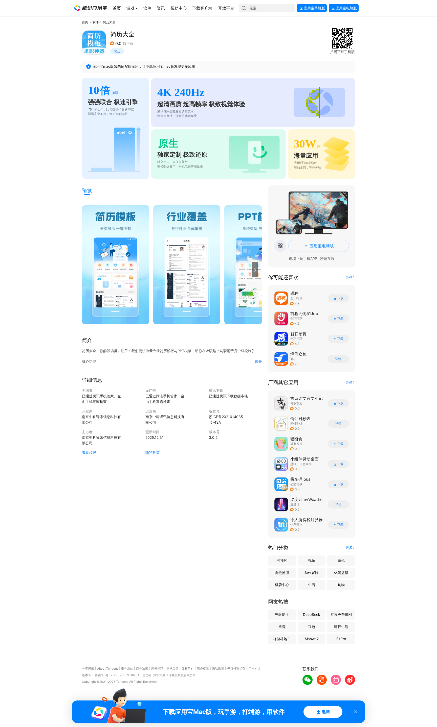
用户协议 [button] (254, 668)
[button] (90, 8)
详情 (338, 359)
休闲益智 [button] (341, 572)
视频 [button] (311, 560)
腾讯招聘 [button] (157, 668)
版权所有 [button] (188, 668)
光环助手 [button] (282, 614)
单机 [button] (341, 560)
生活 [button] (311, 585)
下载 (340, 298)
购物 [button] (341, 585)
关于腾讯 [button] (88, 668)
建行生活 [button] (341, 626)
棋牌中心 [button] (282, 585)
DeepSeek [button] (311, 614)
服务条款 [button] (127, 668)
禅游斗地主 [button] (282, 639)
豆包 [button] (311, 626)
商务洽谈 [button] (142, 668)
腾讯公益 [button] (172, 668)
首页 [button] (85, 22)
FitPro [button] (341, 639)
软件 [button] (96, 22)
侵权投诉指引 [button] (236, 668)
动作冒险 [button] (311, 572)
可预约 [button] (282, 560)
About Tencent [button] (107, 668)
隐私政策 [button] (152, 452)
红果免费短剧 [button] (341, 614)
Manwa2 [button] (312, 639)
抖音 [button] (282, 626)
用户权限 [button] (203, 668)
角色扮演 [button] (282, 572)
